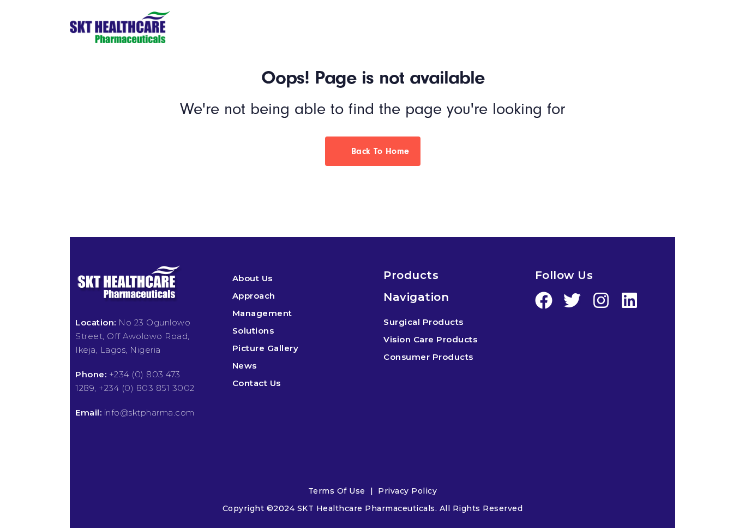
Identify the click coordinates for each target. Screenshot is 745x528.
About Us (252, 278)
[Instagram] (601, 300)
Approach (253, 295)
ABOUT (259, 28)
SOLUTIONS (441, 28)
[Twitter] (572, 300)
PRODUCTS (344, 28)
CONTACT (649, 28)
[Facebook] (543, 300)
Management (262, 313)
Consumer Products (428, 357)
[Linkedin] (629, 300)
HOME (201, 28)
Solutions (253, 330)
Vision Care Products (430, 339)
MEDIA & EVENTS (542, 28)
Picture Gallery (265, 348)
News (244, 365)
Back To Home (379, 151)
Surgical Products (423, 322)
